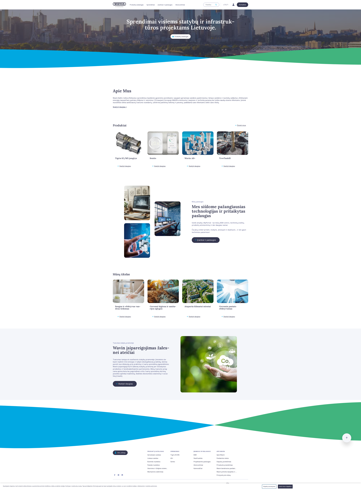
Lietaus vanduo (152, 458)
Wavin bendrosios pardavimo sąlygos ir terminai (227, 468)
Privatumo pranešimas (225, 465)
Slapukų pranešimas (224, 462)
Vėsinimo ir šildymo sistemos (157, 468)
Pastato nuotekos (153, 465)
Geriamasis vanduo (154, 455)
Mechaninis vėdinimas (155, 472)
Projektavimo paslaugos (202, 462)
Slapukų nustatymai (269, 486)
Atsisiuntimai (198, 465)
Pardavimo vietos (223, 458)
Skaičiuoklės (198, 458)
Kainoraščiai (198, 468)
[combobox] (211, 5)
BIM (195, 455)
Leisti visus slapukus (285, 486)
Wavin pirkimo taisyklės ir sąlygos (227, 472)
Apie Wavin (221, 455)
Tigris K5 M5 (174, 455)
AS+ (171, 458)
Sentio (172, 462)
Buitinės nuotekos (153, 462)
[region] (180, 486)
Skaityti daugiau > (120, 107)
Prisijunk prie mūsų (224, 475)
